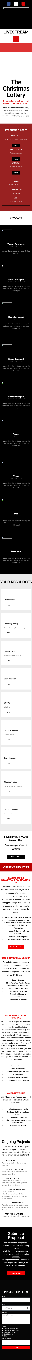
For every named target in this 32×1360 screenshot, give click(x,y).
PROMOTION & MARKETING (14, 1214)
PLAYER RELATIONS (12, 1178)
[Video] (16, 39)
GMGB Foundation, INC (11, 1328)
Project (4, 1326)
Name (4, 1296)
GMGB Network (8, 1334)
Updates (4, 1312)
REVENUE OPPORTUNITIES (14, 1203)
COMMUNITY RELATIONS (14, 1169)
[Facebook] (8, 4)
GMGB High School (10, 1332)
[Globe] (23, 4)
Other (5, 1336)
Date (3, 1304)
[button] (10, 605)
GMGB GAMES (10, 1161)
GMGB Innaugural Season (12, 1330)
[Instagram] (16, 4)
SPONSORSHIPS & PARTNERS (15, 1189)
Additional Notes (7, 1338)
